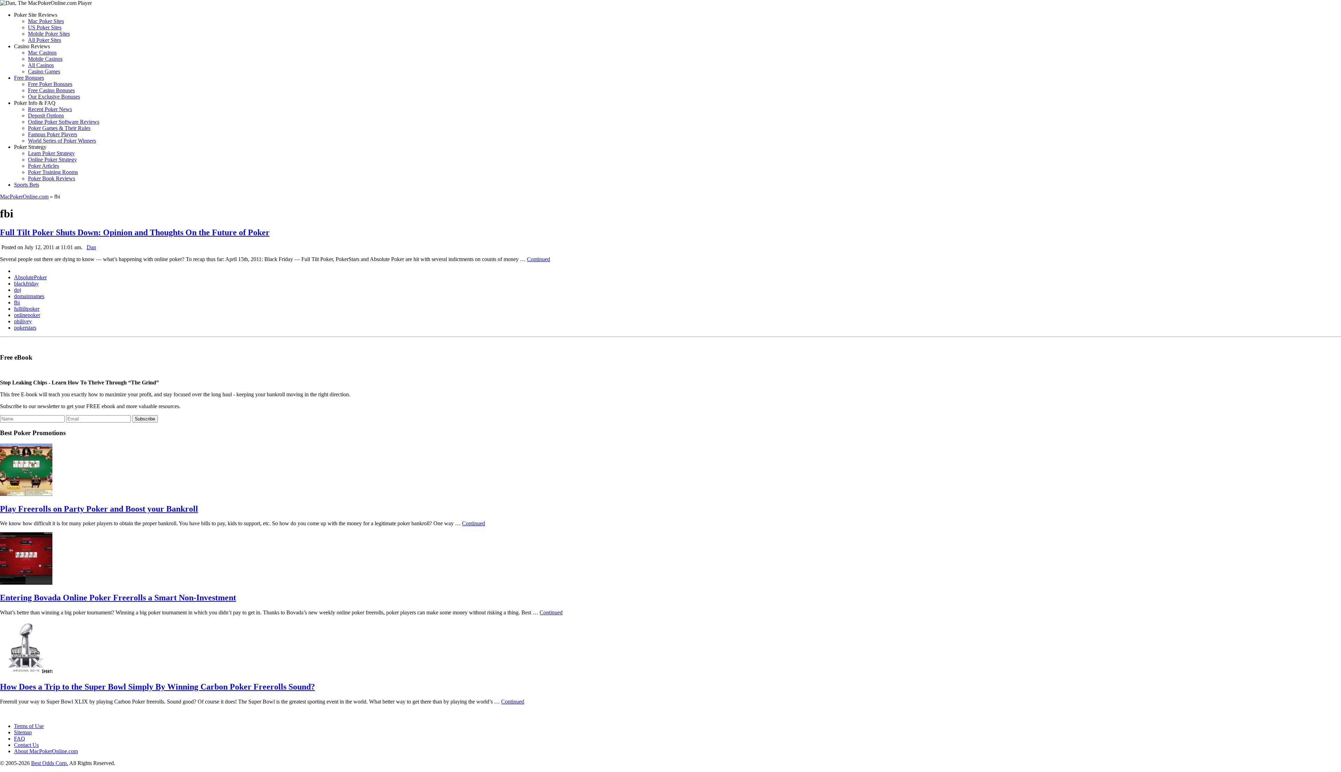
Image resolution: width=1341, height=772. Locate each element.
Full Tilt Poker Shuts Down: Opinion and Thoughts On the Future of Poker (135, 232)
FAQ (19, 739)
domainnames (29, 296)
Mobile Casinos (45, 59)
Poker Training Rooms (53, 172)
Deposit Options (46, 115)
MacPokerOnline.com (24, 197)
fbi (17, 302)
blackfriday (26, 284)
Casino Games (44, 71)
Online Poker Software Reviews (63, 122)
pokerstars (25, 328)
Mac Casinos (42, 53)
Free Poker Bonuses (50, 84)
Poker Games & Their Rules (59, 128)
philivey (23, 321)
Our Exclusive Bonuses (54, 97)
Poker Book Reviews (51, 178)
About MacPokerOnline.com (46, 751)
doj (17, 290)
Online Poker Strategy (52, 160)
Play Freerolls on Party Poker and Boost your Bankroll (99, 508)
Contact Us (26, 745)
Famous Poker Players (52, 134)
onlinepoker (27, 315)
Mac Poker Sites (46, 21)
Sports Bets (26, 185)
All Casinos (41, 65)
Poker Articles (43, 166)
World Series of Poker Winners (62, 141)
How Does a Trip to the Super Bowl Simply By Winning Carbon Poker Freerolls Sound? (157, 686)
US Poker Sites (44, 27)
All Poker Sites (44, 40)
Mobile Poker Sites (49, 34)
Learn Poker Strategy (51, 153)
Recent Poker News (50, 109)
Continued (538, 259)
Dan (91, 247)
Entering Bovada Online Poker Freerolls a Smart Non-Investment (118, 597)
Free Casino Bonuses (51, 90)
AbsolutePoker (30, 277)
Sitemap (23, 732)
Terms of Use (29, 726)
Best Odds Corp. (49, 763)
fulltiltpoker (26, 309)
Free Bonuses (29, 78)
